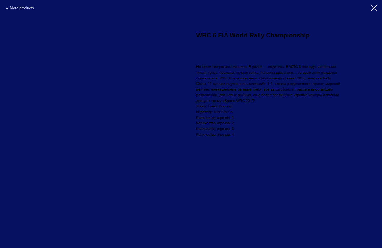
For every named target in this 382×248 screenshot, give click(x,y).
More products (22, 8)
